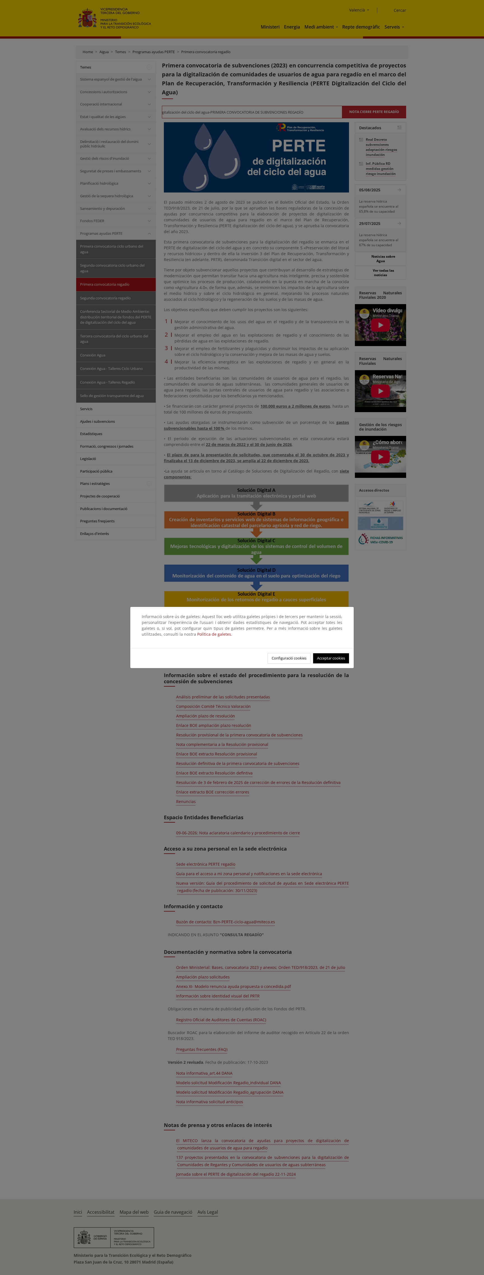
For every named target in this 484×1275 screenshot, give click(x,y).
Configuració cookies (289, 658)
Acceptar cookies (331, 658)
